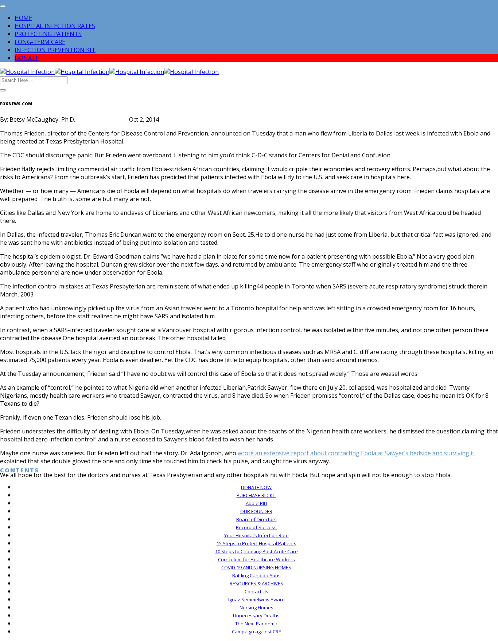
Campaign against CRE (256, 631)
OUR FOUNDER (256, 511)
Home (23, 18)
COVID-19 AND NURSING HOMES (256, 567)
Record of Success (256, 527)
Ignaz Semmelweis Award (256, 599)
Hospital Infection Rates (55, 26)
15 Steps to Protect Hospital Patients (256, 543)
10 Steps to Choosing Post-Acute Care (256, 551)
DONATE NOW (256, 487)
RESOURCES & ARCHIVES (256, 583)
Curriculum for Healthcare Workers (256, 559)
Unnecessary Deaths (256, 615)
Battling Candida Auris (256, 575)
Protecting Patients (48, 34)
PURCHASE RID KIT (256, 495)
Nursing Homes (256, 607)
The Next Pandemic (256, 623)
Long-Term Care (40, 42)
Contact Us (256, 591)
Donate (27, 58)
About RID (256, 503)
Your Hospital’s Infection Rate (256, 535)
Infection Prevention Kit (55, 50)
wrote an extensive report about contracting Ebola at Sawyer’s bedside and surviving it (356, 453)
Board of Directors (256, 519)
